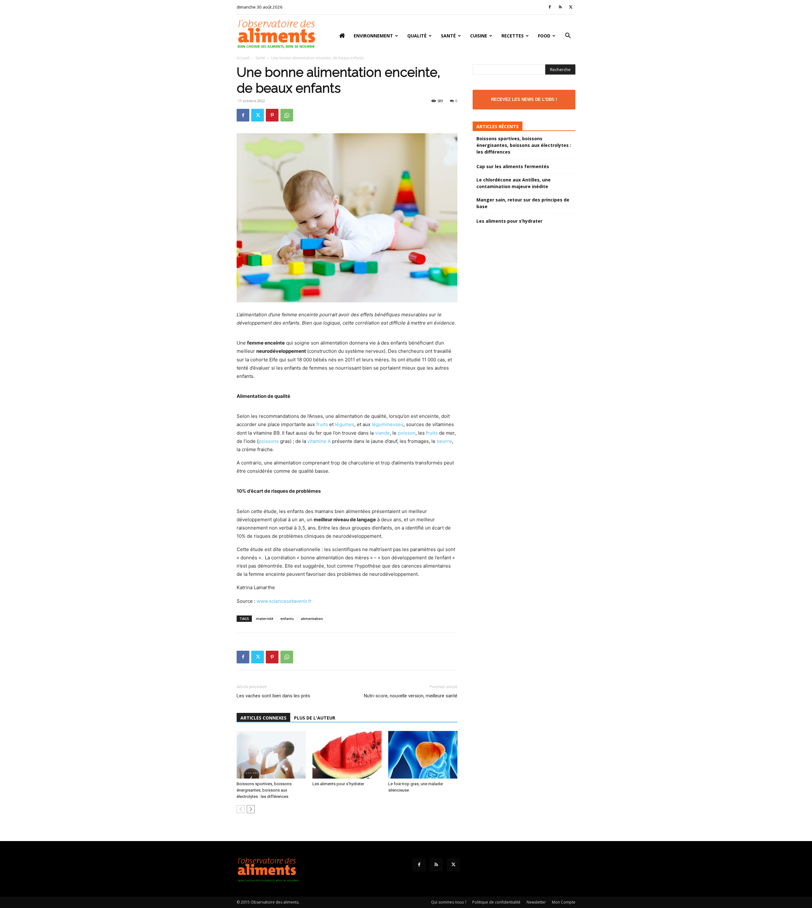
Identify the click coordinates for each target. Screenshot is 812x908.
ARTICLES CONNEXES (263, 718)
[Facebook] (549, 7)
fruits (322, 424)
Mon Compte (563, 902)
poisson (407, 433)
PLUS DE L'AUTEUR (314, 718)
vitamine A (319, 441)
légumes (344, 424)
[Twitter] (570, 7)
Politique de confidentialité (496, 902)
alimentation (312, 618)
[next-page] (251, 809)
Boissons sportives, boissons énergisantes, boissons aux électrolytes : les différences (264, 790)
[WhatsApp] (286, 115)
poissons (269, 441)
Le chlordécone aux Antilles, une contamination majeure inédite (513, 183)
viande (382, 433)
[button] (567, 36)
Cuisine (478, 36)
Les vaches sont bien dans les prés (273, 696)
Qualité (417, 36)
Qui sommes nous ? (448, 902)
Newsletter (536, 902)
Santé (448, 36)
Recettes (512, 36)
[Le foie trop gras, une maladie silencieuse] (422, 755)
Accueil (243, 58)
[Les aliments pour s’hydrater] (347, 755)
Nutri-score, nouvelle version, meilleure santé (410, 696)
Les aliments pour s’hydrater (338, 783)
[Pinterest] (272, 115)
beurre (444, 441)
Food (544, 36)
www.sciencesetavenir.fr (284, 601)
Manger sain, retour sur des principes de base (522, 203)
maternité (264, 618)
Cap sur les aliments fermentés (512, 166)
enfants (287, 618)
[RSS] (560, 7)
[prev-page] (241, 809)
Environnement (373, 36)
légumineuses (387, 424)
